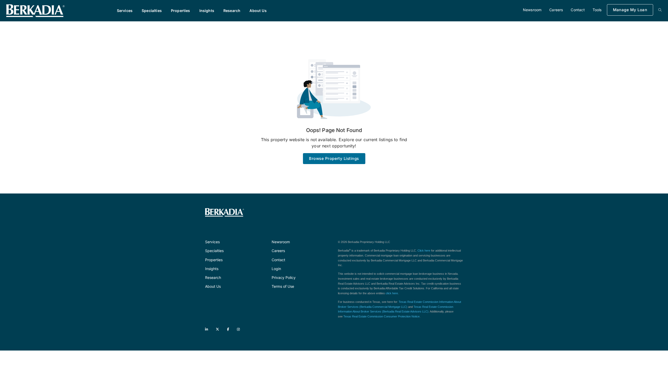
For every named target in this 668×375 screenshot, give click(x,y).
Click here (424, 250)
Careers (556, 10)
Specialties (152, 10)
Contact (577, 10)
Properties (180, 10)
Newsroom (532, 10)
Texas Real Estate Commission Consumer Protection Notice (381, 316)
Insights (206, 10)
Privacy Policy (284, 277)
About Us (257, 10)
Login (276, 268)
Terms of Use (283, 286)
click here (392, 293)
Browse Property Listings (334, 158)
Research (231, 10)
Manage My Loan (630, 9)
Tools (597, 10)
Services (125, 10)
